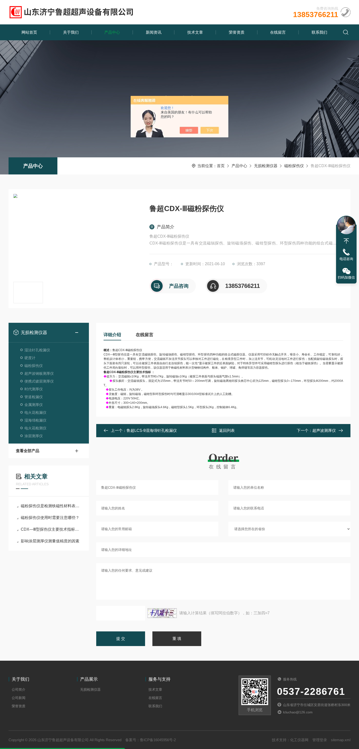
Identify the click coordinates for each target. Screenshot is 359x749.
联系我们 (319, 32)
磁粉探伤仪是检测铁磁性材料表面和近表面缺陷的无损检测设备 (51, 506)
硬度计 (29, 358)
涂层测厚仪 (33, 436)
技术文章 (195, 32)
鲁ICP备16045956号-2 (158, 740)
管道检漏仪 (33, 397)
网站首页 (29, 32)
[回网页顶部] (346, 241)
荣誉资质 (236, 32)
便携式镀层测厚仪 (39, 381)
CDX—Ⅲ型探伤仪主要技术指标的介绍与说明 (51, 529)
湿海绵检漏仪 (35, 420)
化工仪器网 (299, 740)
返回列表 (227, 430)
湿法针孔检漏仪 (37, 350)
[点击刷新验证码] (162, 613)
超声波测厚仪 (324, 430)
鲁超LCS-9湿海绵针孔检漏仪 (152, 430)
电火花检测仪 (35, 428)
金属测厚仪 (33, 405)
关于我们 (71, 32)
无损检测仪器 (265, 166)
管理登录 (319, 740)
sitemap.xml (340, 740)
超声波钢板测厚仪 (39, 373)
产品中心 (112, 32)
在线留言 (278, 32)
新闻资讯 (153, 32)
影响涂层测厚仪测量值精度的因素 (50, 541)
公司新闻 (18, 698)
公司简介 (18, 689)
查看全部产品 (27, 451)
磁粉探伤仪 (294, 166)
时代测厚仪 (33, 389)
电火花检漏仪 (35, 412)
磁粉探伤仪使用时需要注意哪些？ (50, 518)
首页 (221, 166)
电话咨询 (346, 259)
